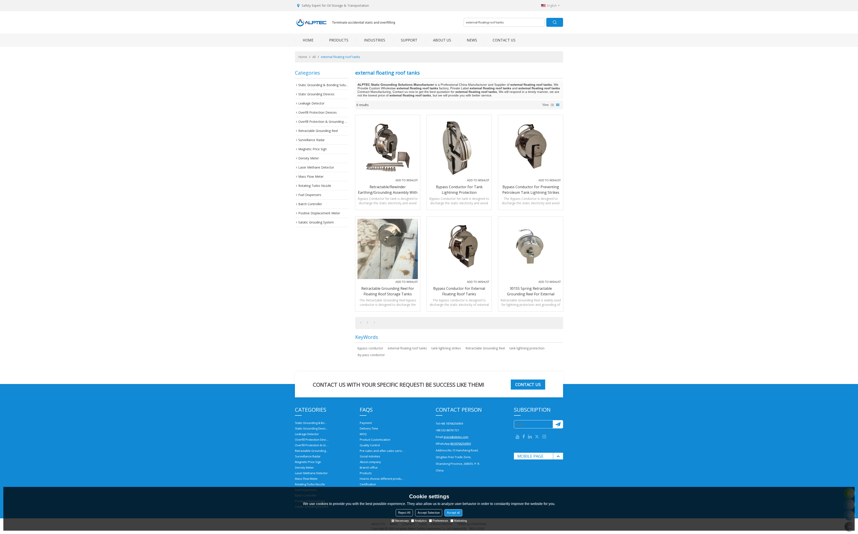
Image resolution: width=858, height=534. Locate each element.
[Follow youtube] (517, 437)
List (552, 105)
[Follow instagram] (544, 437)
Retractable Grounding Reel (485, 348)
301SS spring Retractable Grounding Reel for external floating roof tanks (530, 291)
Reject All (404, 512)
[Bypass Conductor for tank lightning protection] (459, 147)
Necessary (402, 520)
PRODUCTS (338, 40)
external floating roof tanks (407, 348)
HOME (308, 40)
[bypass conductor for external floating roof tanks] (459, 249)
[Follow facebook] (523, 437)
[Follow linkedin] (530, 437)
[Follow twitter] (537, 437)
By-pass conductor (371, 355)
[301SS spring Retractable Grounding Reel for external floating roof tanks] (530, 249)
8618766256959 (460, 444)
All (314, 57)
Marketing (460, 520)
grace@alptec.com (456, 437)
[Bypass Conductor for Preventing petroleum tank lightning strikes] (530, 147)
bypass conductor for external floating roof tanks (459, 291)
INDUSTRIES (374, 40)
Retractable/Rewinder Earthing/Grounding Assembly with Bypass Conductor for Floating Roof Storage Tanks (387, 189)
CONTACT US (504, 40)
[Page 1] (361, 322)
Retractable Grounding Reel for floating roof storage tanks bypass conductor (387, 291)
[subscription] (558, 424)
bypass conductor (370, 348)
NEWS (472, 40)
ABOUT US (442, 40)
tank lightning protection (527, 348)
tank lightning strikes (446, 348)
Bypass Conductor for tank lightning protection (459, 189)
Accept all (453, 512)
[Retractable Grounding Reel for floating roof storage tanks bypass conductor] (388, 249)
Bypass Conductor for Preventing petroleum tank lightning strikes (530, 189)
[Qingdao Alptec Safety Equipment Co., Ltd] (377, 22)
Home (302, 57)
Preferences (440, 520)
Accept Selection (429, 512)
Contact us (528, 384)
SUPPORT (409, 40)
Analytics (421, 520)
